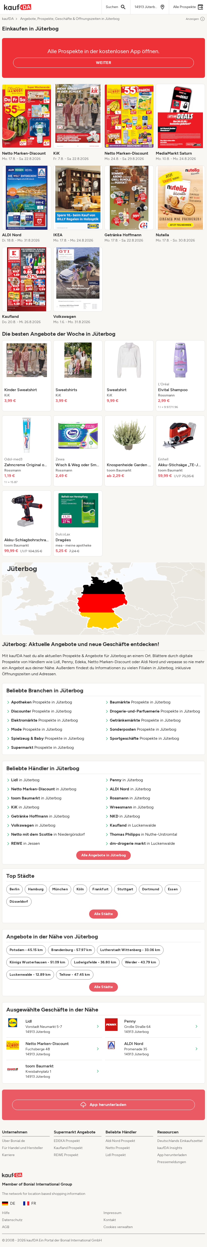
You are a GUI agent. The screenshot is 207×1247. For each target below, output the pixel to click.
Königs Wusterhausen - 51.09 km (37, 962)
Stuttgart (125, 889)
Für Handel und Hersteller (22, 1148)
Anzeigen (192, 19)
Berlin (14, 889)
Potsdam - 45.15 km (26, 950)
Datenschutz (12, 1220)
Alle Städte (103, 914)
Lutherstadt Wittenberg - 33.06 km (130, 950)
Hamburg (35, 889)
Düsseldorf (19, 901)
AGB (5, 1227)
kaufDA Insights (169, 1148)
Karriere (8, 1155)
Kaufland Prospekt (68, 1148)
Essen (173, 889)
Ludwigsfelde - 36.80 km (95, 962)
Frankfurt (100, 889)
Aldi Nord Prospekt (120, 1141)
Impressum (112, 1213)
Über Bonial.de (13, 1141)
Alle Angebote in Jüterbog (103, 855)
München (60, 889)
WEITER (103, 62)
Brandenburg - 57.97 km (71, 950)
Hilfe (6, 1213)
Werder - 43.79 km (140, 962)
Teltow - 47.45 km (74, 974)
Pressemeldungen (171, 1162)
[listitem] (26, 122)
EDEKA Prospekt (67, 1141)
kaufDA (8, 19)
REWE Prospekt (66, 1155)
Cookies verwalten (118, 1227)
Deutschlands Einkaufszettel (179, 1141)
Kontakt (110, 1220)
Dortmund (150, 889)
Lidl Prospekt (116, 1155)
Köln (80, 889)
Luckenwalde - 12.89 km (30, 974)
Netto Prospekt (118, 1148)
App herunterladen (172, 1155)
